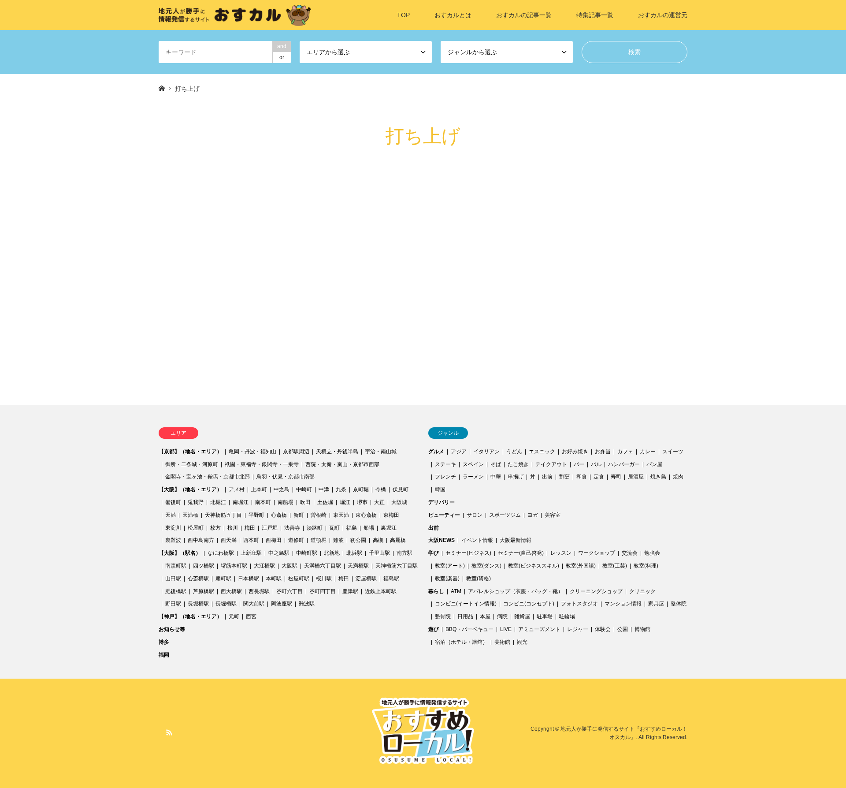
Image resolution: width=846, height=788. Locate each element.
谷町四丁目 (322, 591)
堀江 (345, 502)
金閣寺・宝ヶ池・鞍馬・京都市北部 (207, 477)
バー (579, 464)
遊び (433, 629)
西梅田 (274, 540)
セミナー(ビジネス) (468, 553)
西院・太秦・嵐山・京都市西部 (342, 464)
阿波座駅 (281, 604)
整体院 (678, 604)
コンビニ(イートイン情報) (466, 604)
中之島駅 (278, 553)
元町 (234, 616)
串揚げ (515, 477)
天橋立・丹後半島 (337, 451)
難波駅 (307, 604)
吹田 (305, 502)
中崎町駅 (306, 553)
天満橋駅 (358, 566)
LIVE (506, 629)
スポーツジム (505, 515)
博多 (164, 642)
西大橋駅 (231, 591)
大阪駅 (289, 566)
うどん (514, 451)
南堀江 (241, 502)
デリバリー (441, 502)
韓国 (440, 489)
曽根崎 (319, 515)
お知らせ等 (172, 629)
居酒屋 (636, 477)
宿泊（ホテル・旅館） (461, 642)
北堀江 (218, 502)
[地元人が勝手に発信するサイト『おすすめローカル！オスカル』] (235, 15)
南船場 (285, 502)
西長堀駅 (259, 591)
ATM (456, 591)
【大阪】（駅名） (180, 553)
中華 (495, 477)
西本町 (251, 540)
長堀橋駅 (198, 604)
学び (433, 553)
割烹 (564, 477)
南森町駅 (175, 566)
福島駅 (391, 578)
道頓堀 (319, 540)
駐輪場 (567, 616)
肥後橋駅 (175, 591)
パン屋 (654, 464)
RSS (169, 732)
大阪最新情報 (515, 540)
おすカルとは (452, 15)
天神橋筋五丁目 (223, 515)
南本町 (263, 502)
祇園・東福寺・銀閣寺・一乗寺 (262, 464)
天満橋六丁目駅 (322, 566)
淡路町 (315, 528)
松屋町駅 (298, 578)
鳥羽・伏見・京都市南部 (285, 477)
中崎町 (304, 489)
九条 (341, 489)
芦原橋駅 (203, 591)
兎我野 (196, 502)
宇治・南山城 (381, 451)
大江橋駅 (264, 566)
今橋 (380, 489)
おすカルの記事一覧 (524, 15)
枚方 (215, 528)
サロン (474, 515)
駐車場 (545, 616)
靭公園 (358, 540)
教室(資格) (478, 578)
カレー (648, 451)
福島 (351, 528)
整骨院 (443, 616)
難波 (338, 540)
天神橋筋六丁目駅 (396, 566)
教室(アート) (450, 566)
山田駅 (173, 578)
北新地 (332, 553)
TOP (403, 15)
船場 (369, 528)
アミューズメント (539, 629)
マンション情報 (623, 604)
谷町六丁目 (289, 591)
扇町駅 (223, 578)
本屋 (485, 616)
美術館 (502, 642)
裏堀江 (389, 528)
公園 (622, 629)
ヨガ (532, 515)
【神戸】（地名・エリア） (190, 616)
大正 (379, 502)
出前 (547, 477)
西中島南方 (201, 540)
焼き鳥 (658, 477)
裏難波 (173, 540)
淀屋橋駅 (366, 578)
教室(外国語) (581, 566)
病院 (502, 616)
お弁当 (603, 451)
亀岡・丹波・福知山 (252, 451)
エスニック (542, 451)
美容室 (552, 515)
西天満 (229, 540)
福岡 (164, 655)
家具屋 (656, 604)
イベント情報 (477, 540)
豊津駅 (350, 591)
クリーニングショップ (596, 591)
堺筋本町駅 (234, 566)
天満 (170, 515)
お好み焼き (575, 451)
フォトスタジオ (579, 604)
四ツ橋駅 (203, 566)
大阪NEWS (441, 540)
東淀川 (173, 528)
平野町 (256, 515)
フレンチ (445, 477)
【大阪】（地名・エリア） (190, 489)
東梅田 (391, 515)
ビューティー (444, 515)
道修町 (296, 540)
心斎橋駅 (198, 578)
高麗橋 (398, 540)
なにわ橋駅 (221, 553)
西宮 (251, 616)
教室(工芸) (614, 566)
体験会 (603, 629)
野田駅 (173, 604)
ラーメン (473, 477)
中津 (324, 489)
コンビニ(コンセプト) (528, 604)
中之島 (281, 489)
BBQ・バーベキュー (469, 629)
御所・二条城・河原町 (191, 464)
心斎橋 (279, 515)
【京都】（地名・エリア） (190, 451)
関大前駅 (253, 604)
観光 (522, 642)
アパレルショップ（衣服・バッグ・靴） (515, 591)
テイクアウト (551, 464)
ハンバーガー (624, 464)
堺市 (362, 502)
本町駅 (274, 578)
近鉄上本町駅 (381, 591)
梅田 (250, 528)
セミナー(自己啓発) (521, 553)
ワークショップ (596, 553)
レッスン (560, 553)
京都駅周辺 (296, 451)
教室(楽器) (447, 578)
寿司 (616, 477)
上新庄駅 (251, 553)
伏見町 (400, 489)
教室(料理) (646, 566)
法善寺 (292, 528)
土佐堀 (325, 502)
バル (596, 464)
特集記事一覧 (594, 15)
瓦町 (334, 528)
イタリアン (486, 451)
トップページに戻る (211, 328)
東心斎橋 (366, 515)
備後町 (173, 502)
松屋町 (196, 528)
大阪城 (399, 502)
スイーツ (672, 451)
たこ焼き (518, 464)
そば (495, 464)
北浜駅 (354, 553)
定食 (599, 477)
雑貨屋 (522, 616)
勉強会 (652, 553)
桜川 (232, 528)
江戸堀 (270, 528)
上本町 (259, 489)
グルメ (436, 451)
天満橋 (190, 515)
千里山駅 (379, 553)
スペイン (473, 464)
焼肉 (678, 477)
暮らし (436, 591)
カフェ (625, 451)
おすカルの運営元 (662, 15)
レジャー (577, 629)
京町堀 (361, 489)
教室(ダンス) (486, 566)
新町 (298, 515)
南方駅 (404, 553)
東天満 (341, 515)
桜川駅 (324, 578)
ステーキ (445, 464)
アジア (459, 451)
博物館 (642, 629)
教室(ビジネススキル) (533, 566)
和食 (581, 477)
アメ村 (237, 489)
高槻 (378, 540)
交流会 (630, 553)
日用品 (465, 616)
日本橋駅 (248, 578)
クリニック (642, 591)
